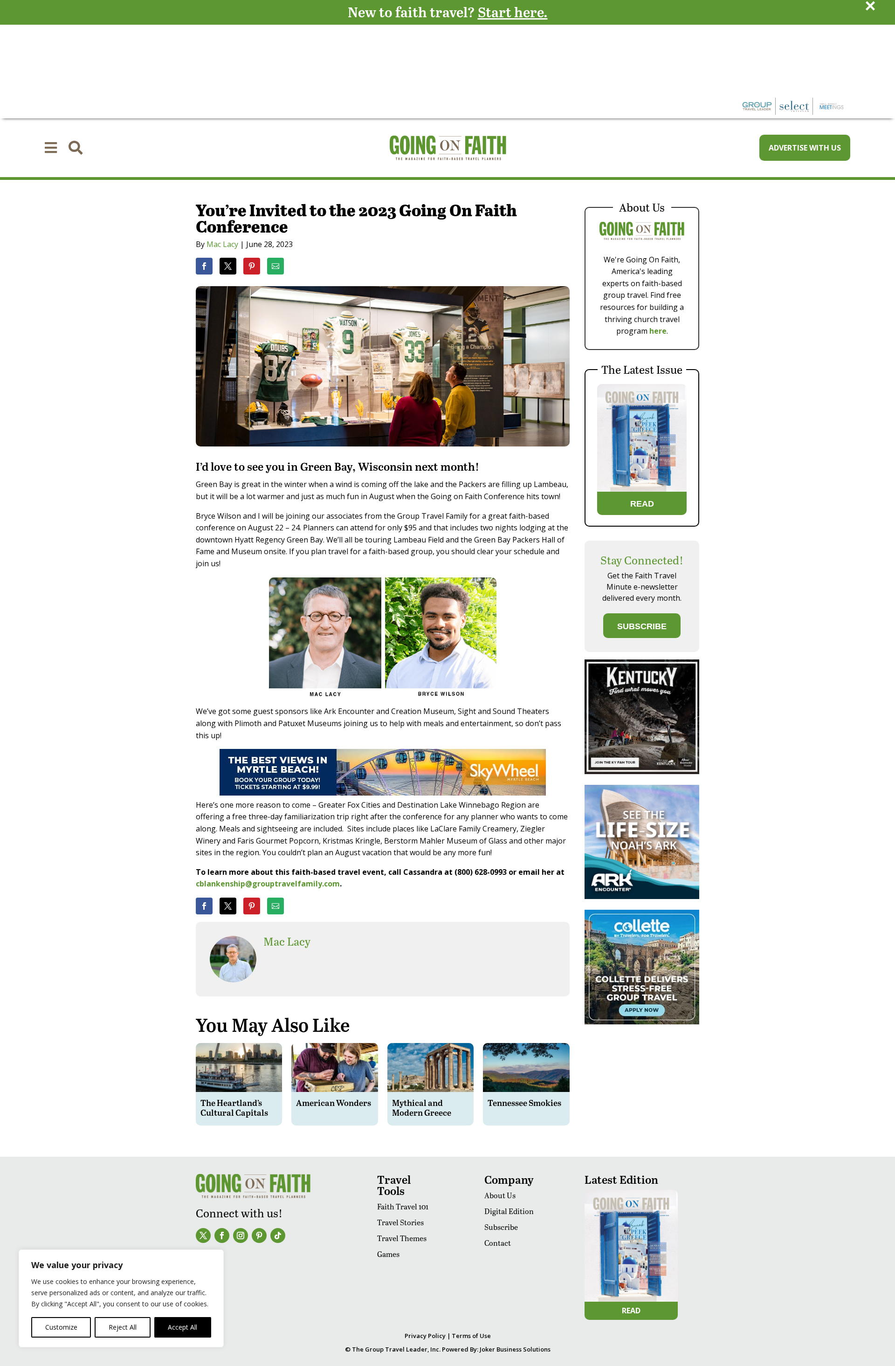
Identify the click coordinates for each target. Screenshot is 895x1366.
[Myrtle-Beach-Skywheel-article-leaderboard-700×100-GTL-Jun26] (383, 793)
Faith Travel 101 (402, 1206)
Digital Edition (509, 1211)
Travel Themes (402, 1238)
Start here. (513, 11)
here (658, 331)
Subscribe (501, 1227)
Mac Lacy (222, 244)
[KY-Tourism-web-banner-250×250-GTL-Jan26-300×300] (642, 771)
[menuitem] (51, 148)
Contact (497, 1243)
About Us (500, 1195)
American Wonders (333, 1102)
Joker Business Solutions (515, 1349)
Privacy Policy (425, 1336)
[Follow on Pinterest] (259, 1235)
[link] (204, 266)
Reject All (123, 1327)
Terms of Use (471, 1336)
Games (388, 1254)
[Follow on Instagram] (240, 1235)
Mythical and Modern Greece (421, 1108)
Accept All (182, 1327)
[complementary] (121, 1298)
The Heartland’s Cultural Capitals (234, 1108)
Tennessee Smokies (524, 1102)
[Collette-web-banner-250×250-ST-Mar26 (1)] (642, 1021)
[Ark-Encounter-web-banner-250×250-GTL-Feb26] (642, 896)
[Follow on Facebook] (221, 1235)
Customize (61, 1327)
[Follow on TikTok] (277, 1235)
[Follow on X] (203, 1235)
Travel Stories (400, 1222)
